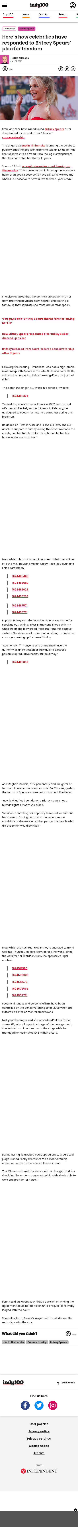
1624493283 (20, 596)
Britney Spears (54, 129)
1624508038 (20, 975)
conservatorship (13, 137)
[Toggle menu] (5, 5)
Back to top (68, 1382)
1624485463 (20, 576)
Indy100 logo (39, 5)
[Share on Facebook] (60, 68)
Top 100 (8, 14)
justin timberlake (13, 1342)
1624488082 (20, 583)
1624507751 (19, 995)
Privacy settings (39, 1438)
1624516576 (19, 982)
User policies (39, 1424)
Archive (39, 1453)
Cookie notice (39, 1446)
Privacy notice (39, 1431)
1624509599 (20, 988)
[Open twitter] (39, 1405)
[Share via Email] (73, 68)
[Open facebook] (25, 1405)
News (26, 14)
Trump (63, 14)
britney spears (26, 28)
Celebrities (9, 28)
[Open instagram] (52, 1405)
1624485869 (20, 662)
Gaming (44, 14)
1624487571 (19, 605)
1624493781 (19, 612)
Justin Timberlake (33, 145)
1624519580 (19, 968)
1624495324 (20, 396)
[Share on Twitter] (67, 68)
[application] (39, 98)
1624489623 (20, 589)
